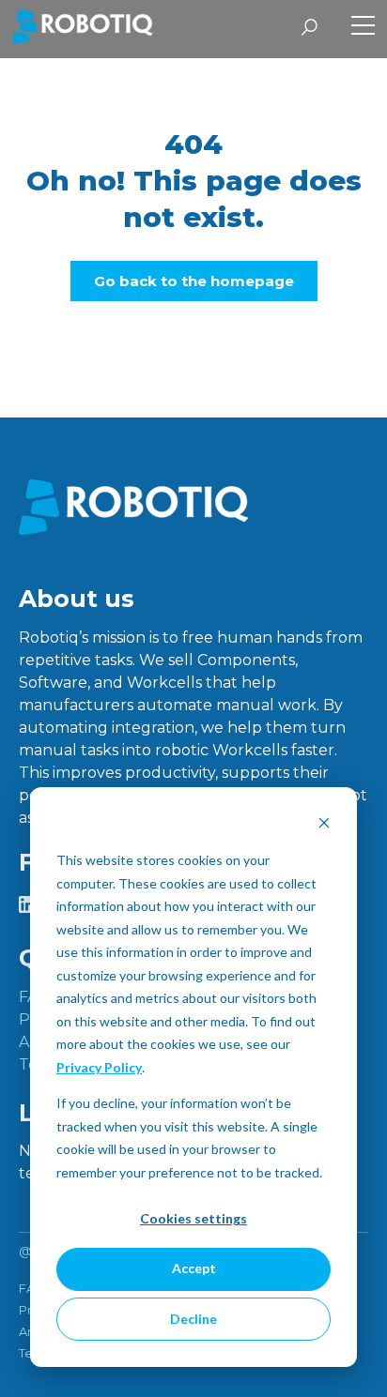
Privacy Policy (99, 1067)
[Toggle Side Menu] (363, 27)
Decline (193, 1319)
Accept (194, 1268)
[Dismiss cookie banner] (324, 825)
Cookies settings (193, 1218)
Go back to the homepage (194, 281)
